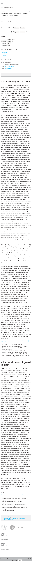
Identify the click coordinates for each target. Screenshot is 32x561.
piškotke (14, 558)
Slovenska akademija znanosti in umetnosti (10, 532)
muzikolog (4, 53)
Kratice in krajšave (26, 340)
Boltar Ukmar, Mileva (9, 66)
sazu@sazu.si (5, 539)
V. (12, 41)
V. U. (9, 45)
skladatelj (4, 52)
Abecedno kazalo (4, 13)
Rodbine (11, 15)
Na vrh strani (29, 552)
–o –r (9, 43)
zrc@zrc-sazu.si (5, 549)
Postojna (17, 27)
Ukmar (9, 39)
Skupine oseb (25, 13)
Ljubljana (17, 32)
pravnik (4, 55)
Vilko (13, 39)
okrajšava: (3, 41)
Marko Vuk (3, 495)
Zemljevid (16, 15)
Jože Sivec (4, 341)
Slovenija (22, 27)
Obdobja (10, 13)
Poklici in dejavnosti (17, 13)
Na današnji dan (5, 15)
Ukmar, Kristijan (8, 68)
